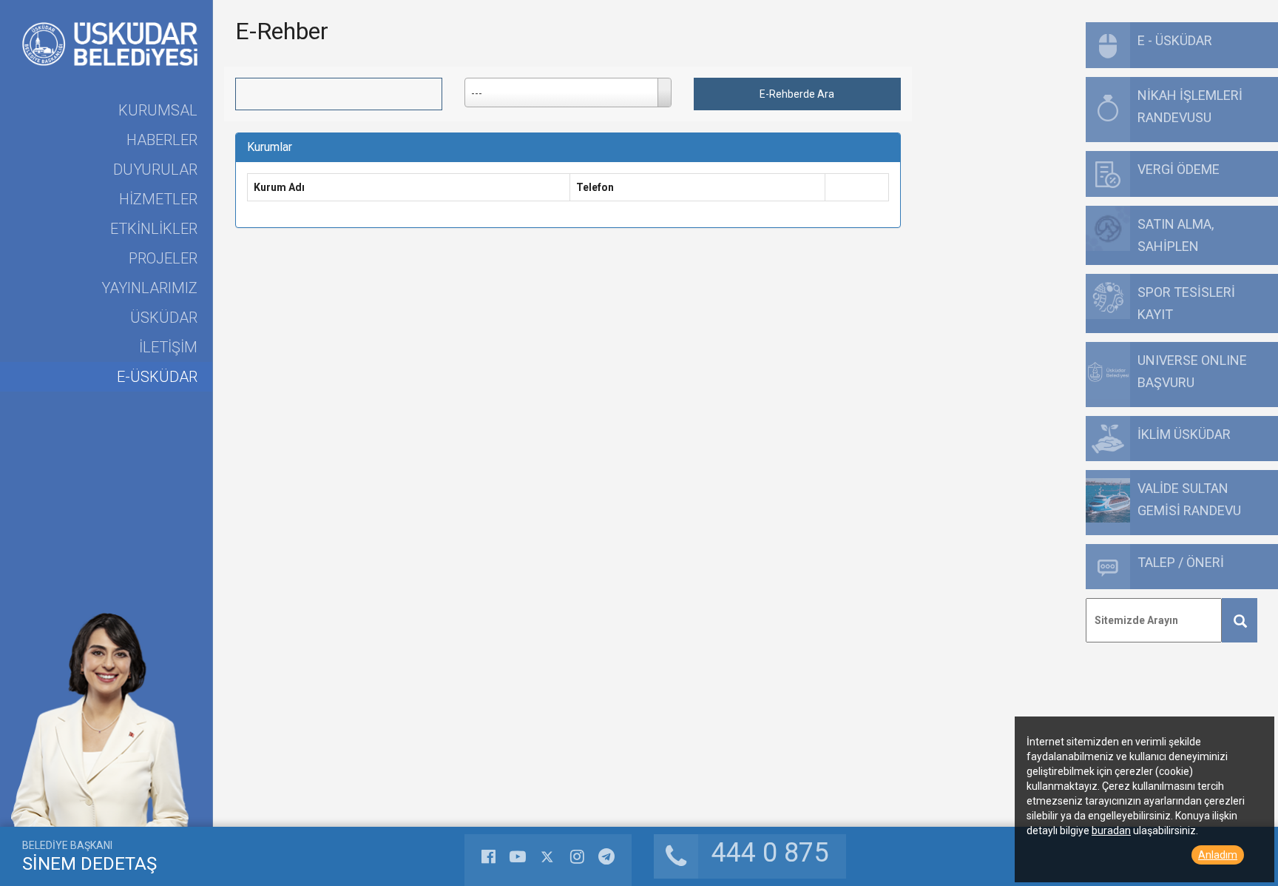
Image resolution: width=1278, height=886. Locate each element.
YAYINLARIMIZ (149, 288)
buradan (1111, 830)
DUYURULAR (155, 169)
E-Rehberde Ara (797, 94)
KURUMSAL (157, 110)
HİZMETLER (158, 199)
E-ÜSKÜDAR (157, 377)
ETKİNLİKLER (153, 229)
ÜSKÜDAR (163, 317)
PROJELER (163, 258)
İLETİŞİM (168, 347)
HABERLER (161, 140)
